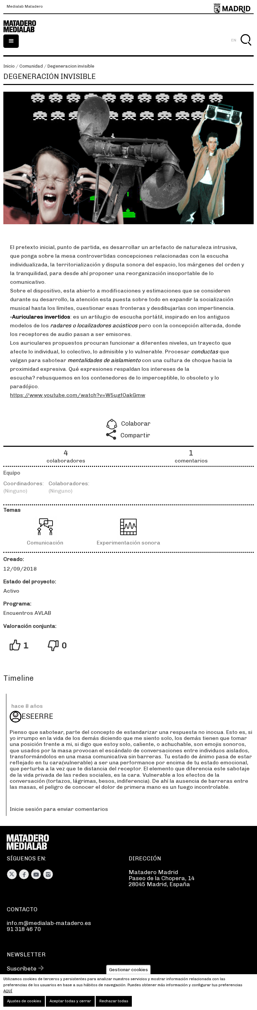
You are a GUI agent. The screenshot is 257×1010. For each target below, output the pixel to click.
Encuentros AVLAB (27, 613)
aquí (7, 991)
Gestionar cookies (128, 969)
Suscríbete (21, 968)
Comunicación (45, 542)
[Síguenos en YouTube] (36, 874)
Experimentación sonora (128, 542)
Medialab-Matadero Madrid (23, 26)
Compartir (135, 435)
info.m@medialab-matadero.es (49, 923)
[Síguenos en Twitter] (12, 874)
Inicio (9, 66)
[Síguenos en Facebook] (24, 874)
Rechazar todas (113, 1001)
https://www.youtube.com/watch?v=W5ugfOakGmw (77, 395)
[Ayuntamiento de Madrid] (232, 6)
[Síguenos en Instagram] (48, 874)
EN (233, 40)
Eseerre (37, 716)
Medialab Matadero (25, 7)
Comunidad (31, 66)
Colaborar (136, 423)
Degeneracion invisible (71, 66)
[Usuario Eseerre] (15, 717)
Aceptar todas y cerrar (70, 1001)
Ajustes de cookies (24, 1001)
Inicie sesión (26, 809)
